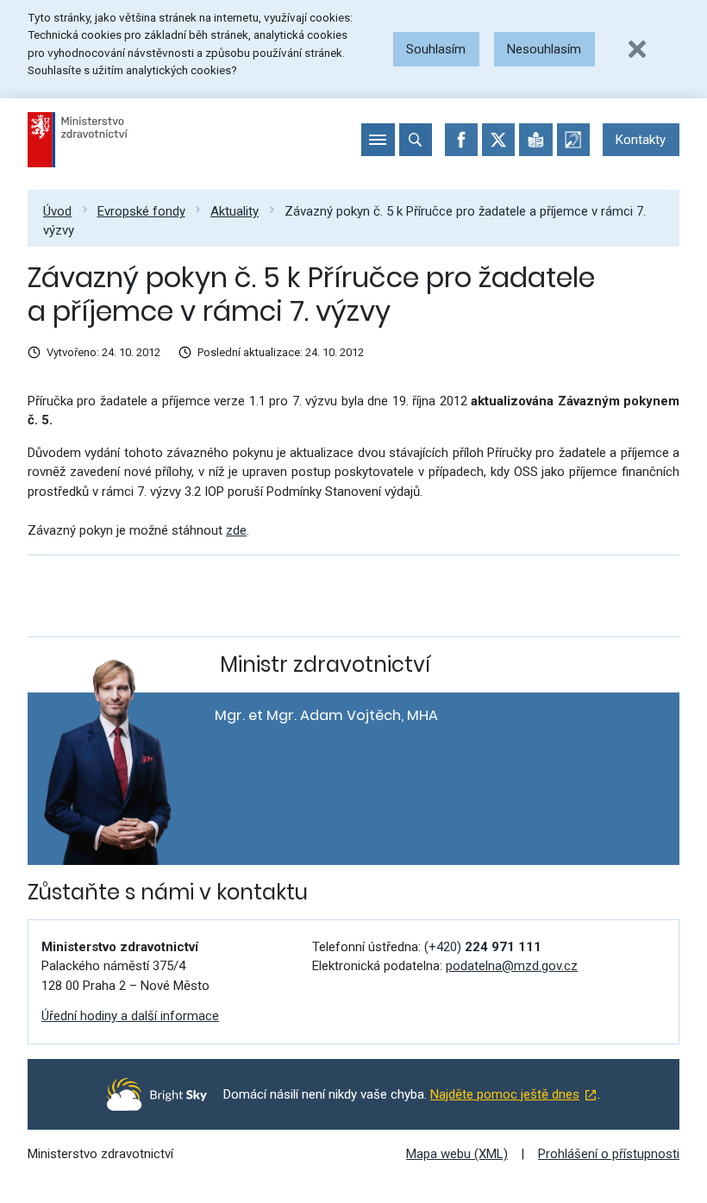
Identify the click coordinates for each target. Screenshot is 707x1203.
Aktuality (234, 211)
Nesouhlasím (544, 49)
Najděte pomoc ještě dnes (504, 1094)
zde (236, 530)
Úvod (57, 211)
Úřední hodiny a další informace (130, 1016)
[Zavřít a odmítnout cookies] (637, 49)
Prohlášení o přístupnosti (608, 1154)
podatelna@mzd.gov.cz (512, 966)
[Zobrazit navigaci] (377, 139)
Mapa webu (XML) (457, 1154)
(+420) (482, 947)
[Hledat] (415, 139)
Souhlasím (436, 49)
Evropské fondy (141, 211)
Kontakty (641, 139)
